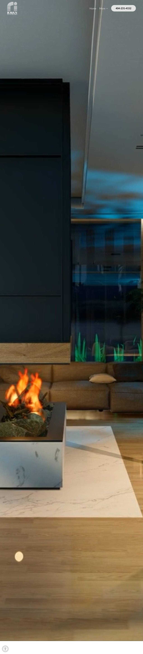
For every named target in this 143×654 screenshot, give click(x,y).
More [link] (102, 8)
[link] (5, 649)
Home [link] (93, 8)
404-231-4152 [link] (123, 8)
